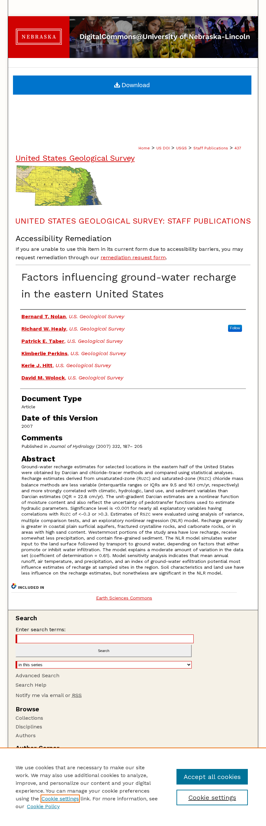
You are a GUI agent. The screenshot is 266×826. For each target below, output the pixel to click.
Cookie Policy (43, 806)
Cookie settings (60, 799)
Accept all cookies (212, 777)
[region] (133, 787)
